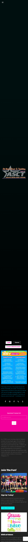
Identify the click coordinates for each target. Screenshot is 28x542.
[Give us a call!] (18, 401)
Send (14, 423)
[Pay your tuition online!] (22, 401)
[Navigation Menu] (2, 2)
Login (8, 342)
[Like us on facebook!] (5, 401)
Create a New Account (13, 347)
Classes (17, 342)
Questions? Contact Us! (14, 413)
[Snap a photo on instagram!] (9, 401)
